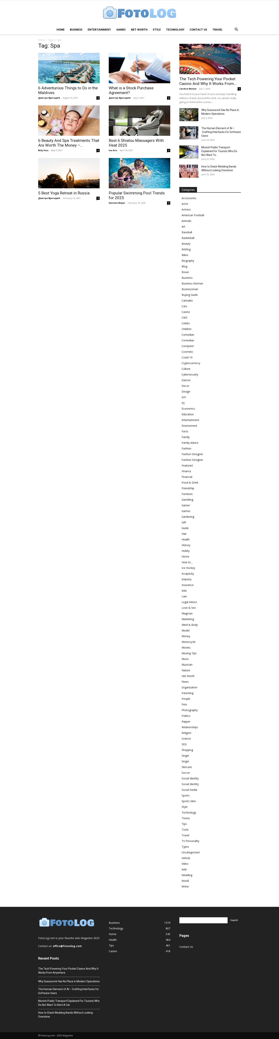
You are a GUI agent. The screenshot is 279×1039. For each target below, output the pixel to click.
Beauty (186, 243)
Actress (186, 209)
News (185, 681)
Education (188, 414)
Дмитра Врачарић (49, 97)
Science (186, 738)
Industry (187, 579)
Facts (185, 431)
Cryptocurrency (191, 363)
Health (186, 539)
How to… (187, 562)
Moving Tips (189, 653)
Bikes (185, 255)
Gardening (188, 516)
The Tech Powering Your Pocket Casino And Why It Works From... (208, 81)
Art (183, 226)
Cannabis (187, 300)
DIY (184, 397)
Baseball (187, 232)
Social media (189, 790)
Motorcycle (188, 642)
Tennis (186, 818)
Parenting (187, 693)
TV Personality (190, 841)
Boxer (185, 272)
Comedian (188, 334)
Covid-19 (187, 357)
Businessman (190, 289)
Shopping (187, 750)
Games (121, 29)
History (186, 545)
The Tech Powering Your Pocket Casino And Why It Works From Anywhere (68, 970)
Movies (186, 647)
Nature (186, 670)
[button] (236, 30)
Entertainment (99, 29)
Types (185, 846)
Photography (190, 710)
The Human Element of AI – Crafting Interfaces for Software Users (221, 132)
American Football (193, 215)
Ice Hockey (188, 568)
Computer (188, 346)
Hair (184, 534)
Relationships (190, 727)
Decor (185, 386)
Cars (184, 306)
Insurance (188, 585)
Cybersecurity (190, 374)
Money (186, 636)
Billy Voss (43, 150)
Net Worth (139, 29)
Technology (175, 29)
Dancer (186, 380)
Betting (186, 249)
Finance (186, 471)
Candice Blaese (187, 88)
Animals (186, 221)
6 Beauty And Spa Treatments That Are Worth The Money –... (68, 143)
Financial (187, 477)
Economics (188, 408)
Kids (184, 590)
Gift (184, 522)
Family (186, 437)
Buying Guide (190, 295)
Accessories (189, 198)
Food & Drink (190, 482)
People (186, 699)
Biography (188, 260)
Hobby (186, 551)
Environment (189, 425)
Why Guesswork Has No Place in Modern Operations (69, 981)
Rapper (186, 721)
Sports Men (189, 801)
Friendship (188, 488)
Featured (187, 465)
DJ (183, 403)
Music (185, 659)
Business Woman (192, 283)
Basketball (188, 238)
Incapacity (188, 573)
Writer (185, 886)
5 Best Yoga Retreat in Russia (64, 193)
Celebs (186, 323)
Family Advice (190, 443)
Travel (217, 29)
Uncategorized (190, 852)
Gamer (186, 505)
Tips (184, 824)
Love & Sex (189, 607)
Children (187, 329)
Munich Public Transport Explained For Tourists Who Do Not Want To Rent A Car (69, 1002)
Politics (186, 716)
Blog (184, 266)
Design (186, 391)
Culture (186, 369)
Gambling (187, 499)
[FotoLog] (139, 13)
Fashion (186, 448)
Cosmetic (187, 351)
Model (185, 630)
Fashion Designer (192, 454)
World (185, 881)
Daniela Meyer (117, 202)
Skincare (187, 767)
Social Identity (190, 778)
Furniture (187, 494)
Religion (186, 733)
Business (76, 29)
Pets (184, 704)
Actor (185, 204)
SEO (184, 744)
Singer (185, 755)
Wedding (187, 875)
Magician (187, 613)
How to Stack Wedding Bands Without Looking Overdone (65, 1014)
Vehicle (186, 858)
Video (185, 863)
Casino (186, 312)
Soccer (186, 772)
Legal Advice (189, 602)
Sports (186, 795)
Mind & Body (190, 625)
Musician (187, 664)
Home (61, 29)
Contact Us (198, 29)
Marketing (188, 619)
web (184, 869)
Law (184, 596)
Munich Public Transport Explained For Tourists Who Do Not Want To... (219, 151)
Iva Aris (113, 150)
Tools (185, 829)
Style (157, 29)
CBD (184, 317)
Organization (189, 687)
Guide (185, 528)
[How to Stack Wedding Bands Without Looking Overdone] (188, 171)
